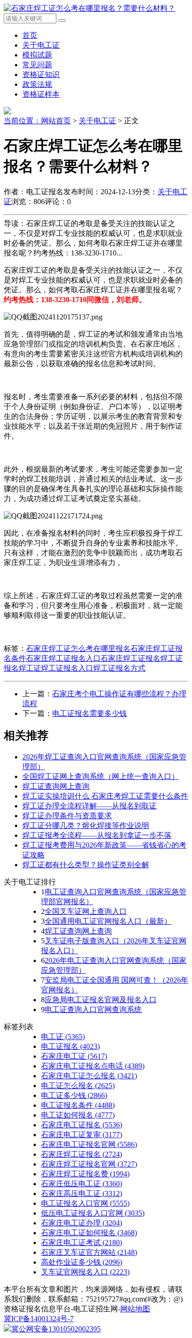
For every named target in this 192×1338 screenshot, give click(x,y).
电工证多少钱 (74, 1095)
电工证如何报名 (78, 1115)
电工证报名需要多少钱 (89, 713)
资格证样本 (41, 94)
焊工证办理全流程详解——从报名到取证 (89, 806)
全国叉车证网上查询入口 (86, 911)
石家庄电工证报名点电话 (92, 1066)
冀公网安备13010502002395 (56, 1329)
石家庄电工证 (74, 1056)
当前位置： (22, 121)
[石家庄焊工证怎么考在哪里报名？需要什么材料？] (89, 8)
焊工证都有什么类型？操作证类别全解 (85, 865)
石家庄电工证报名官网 (89, 1144)
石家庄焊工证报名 (130, 658)
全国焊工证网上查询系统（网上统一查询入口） (100, 776)
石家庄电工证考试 (81, 1242)
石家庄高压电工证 (81, 1193)
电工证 (63, 1037)
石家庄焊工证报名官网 (89, 1164)
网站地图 (135, 1309)
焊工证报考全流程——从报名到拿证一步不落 (96, 835)
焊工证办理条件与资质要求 (67, 816)
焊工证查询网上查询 (55, 786)
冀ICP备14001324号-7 (39, 1319)
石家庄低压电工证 (81, 1184)
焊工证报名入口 (67, 668)
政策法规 (37, 84)
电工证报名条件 (78, 1105)
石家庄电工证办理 (81, 1223)
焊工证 (30, 668)
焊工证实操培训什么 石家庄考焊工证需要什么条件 (105, 796)
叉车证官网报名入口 (85, 1272)
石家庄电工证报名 (81, 1125)
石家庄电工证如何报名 (89, 1233)
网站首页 (56, 121)
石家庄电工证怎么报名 (89, 1076)
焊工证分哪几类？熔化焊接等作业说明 (85, 825)
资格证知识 (41, 74)
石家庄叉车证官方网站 (89, 1252)
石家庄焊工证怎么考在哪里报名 (78, 648)
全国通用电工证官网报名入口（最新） (108, 921)
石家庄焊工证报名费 (85, 1174)
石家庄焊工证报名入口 (63, 658)
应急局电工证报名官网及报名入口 (101, 1000)
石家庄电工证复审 (81, 1135)
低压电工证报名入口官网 (92, 1213)
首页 (29, 35)
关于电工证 (41, 45)
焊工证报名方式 (119, 668)
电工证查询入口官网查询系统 (93, 1009)
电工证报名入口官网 (85, 1203)
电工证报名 (70, 1046)
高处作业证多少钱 (81, 1262)
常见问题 (37, 65)
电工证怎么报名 (78, 1086)
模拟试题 (37, 55)
